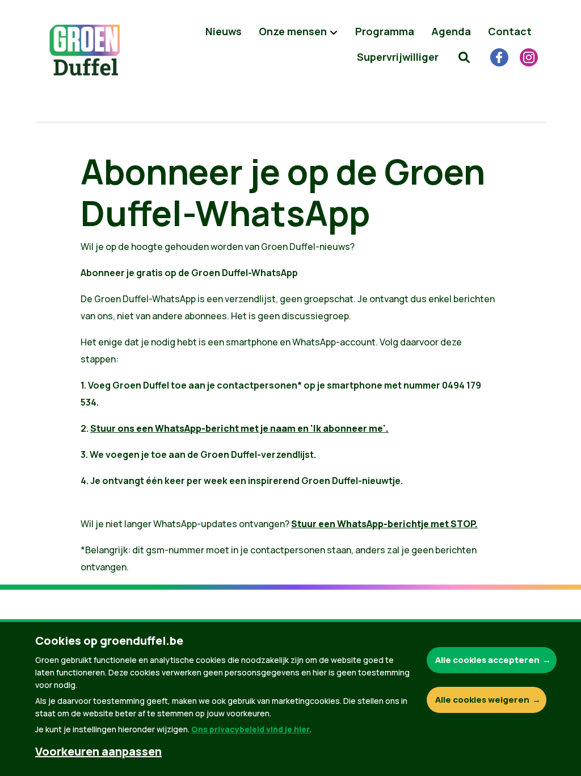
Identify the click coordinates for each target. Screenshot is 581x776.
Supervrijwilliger (398, 57)
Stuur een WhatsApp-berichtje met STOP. (384, 524)
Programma (384, 31)
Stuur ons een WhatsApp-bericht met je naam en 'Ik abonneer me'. (239, 428)
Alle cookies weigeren (482, 700)
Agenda (451, 31)
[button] (464, 57)
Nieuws (223, 31)
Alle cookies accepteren (487, 660)
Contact (510, 31)
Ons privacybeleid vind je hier (250, 729)
